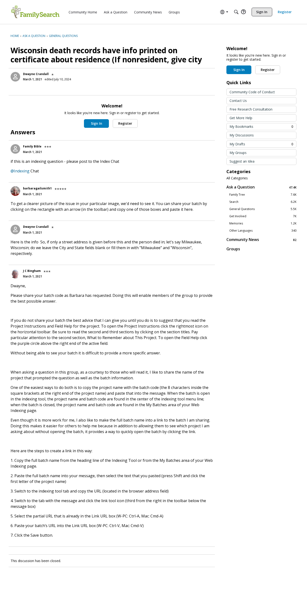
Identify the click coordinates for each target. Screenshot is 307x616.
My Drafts (261, 144)
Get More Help (241, 118)
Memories (262, 223)
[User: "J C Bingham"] (15, 273)
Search (262, 202)
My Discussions (242, 135)
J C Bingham (32, 271)
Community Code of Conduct (252, 92)
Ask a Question (261, 187)
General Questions (262, 209)
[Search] (236, 12)
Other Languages (262, 231)
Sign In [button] (96, 123)
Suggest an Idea (242, 161)
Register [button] (125, 123)
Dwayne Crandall (36, 74)
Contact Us (238, 100)
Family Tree (262, 195)
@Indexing (20, 171)
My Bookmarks (261, 126)
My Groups (238, 152)
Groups (233, 248)
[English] (35, 12)
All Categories (237, 178)
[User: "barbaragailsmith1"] (15, 191)
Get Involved (262, 216)
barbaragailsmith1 (37, 188)
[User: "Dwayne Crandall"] (15, 77)
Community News (261, 239)
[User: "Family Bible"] (15, 149)
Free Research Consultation (251, 109)
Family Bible (32, 146)
